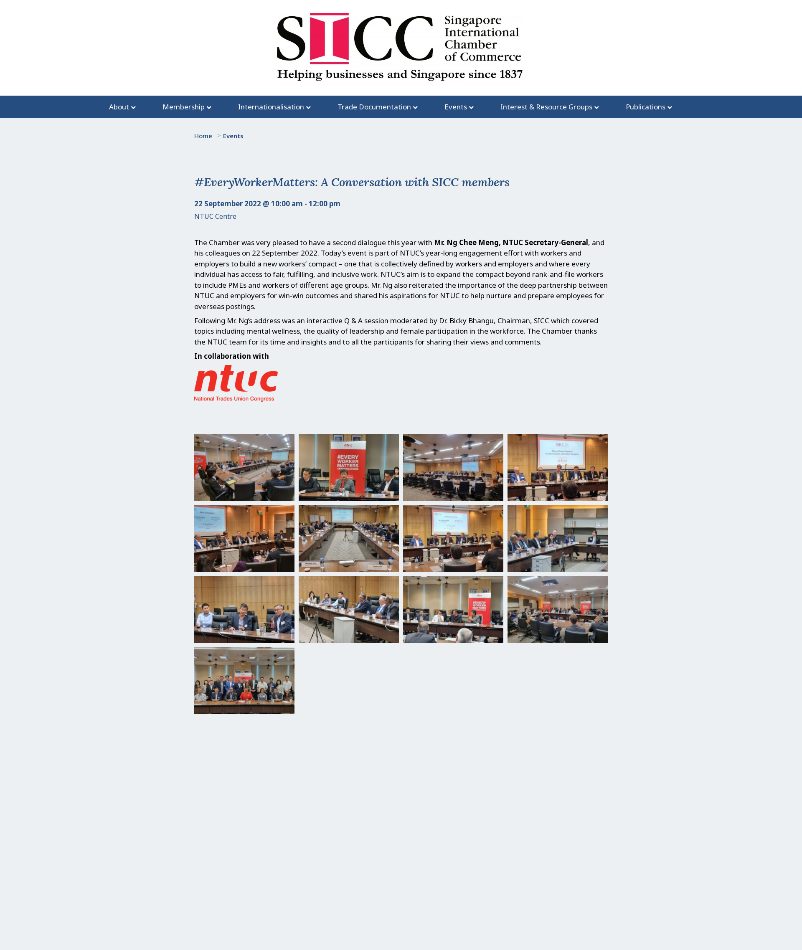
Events (455, 106)
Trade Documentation (374, 106)
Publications (645, 106)
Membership (183, 106)
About (119, 106)
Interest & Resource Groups (546, 106)
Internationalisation (271, 106)
